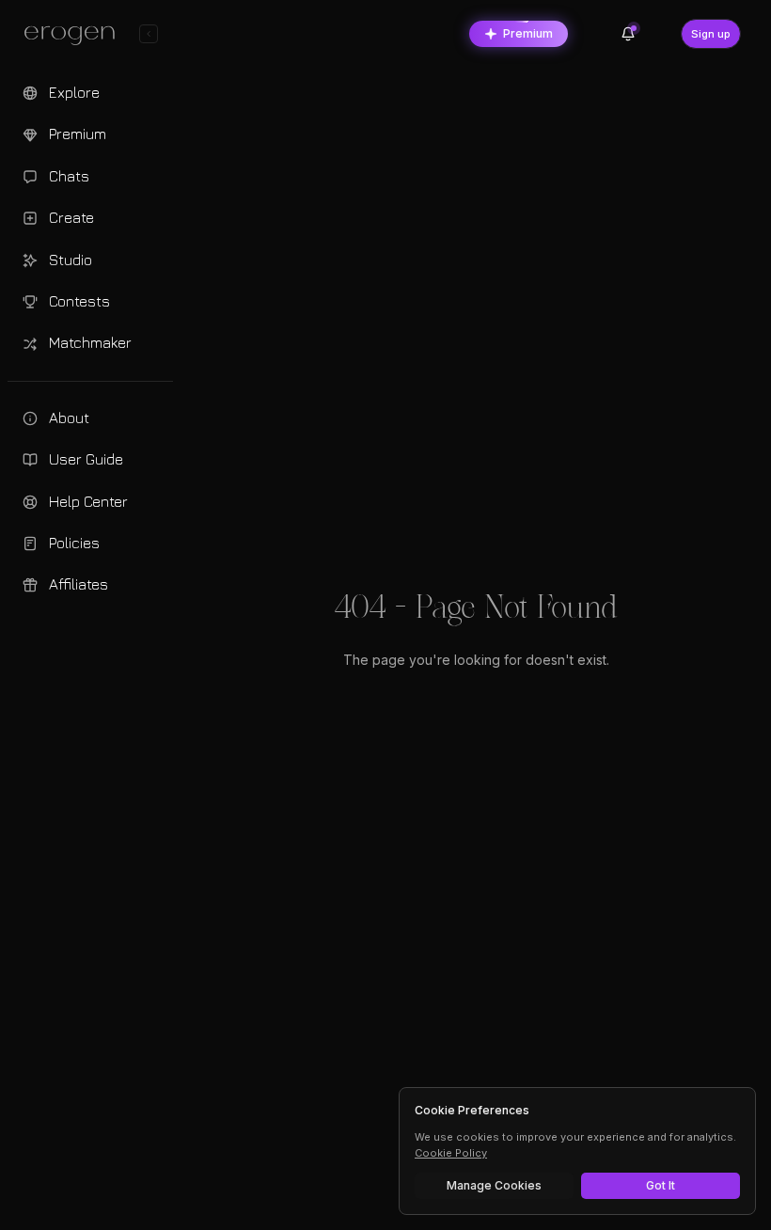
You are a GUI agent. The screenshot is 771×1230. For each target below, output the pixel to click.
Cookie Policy (451, 1152)
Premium (528, 33)
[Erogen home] (74, 35)
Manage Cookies (494, 1185)
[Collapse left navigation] (148, 33)
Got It (660, 1185)
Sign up (711, 33)
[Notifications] (628, 34)
